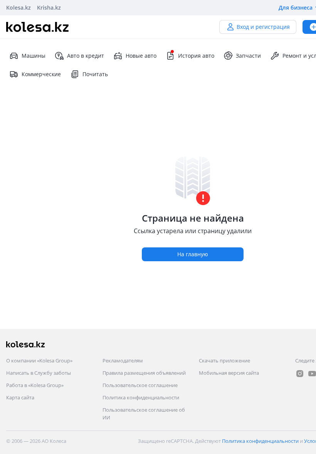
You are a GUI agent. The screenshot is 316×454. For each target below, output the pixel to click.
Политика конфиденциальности (141, 397)
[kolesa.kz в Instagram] (299, 373)
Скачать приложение (224, 360)
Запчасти (248, 55)
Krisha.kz (49, 7)
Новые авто (141, 55)
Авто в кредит (85, 55)
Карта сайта (20, 397)
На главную (192, 254)
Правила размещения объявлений (144, 372)
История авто (196, 55)
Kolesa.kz (18, 7)
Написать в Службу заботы (38, 372)
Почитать (95, 74)
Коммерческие (41, 74)
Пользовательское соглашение (140, 385)
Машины (33, 55)
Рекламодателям (123, 360)
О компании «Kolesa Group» (39, 360)
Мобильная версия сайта (229, 372)
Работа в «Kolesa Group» (35, 385)
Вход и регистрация (263, 26)
